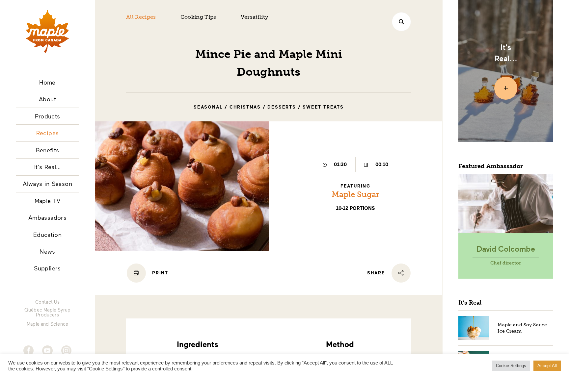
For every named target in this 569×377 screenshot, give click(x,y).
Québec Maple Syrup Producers (47, 312)
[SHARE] (401, 273)
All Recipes (141, 17)
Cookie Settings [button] (511, 365)
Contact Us (47, 302)
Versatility (254, 17)
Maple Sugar (355, 194)
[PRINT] (136, 273)
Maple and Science (47, 324)
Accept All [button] (547, 365)
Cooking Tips (198, 17)
